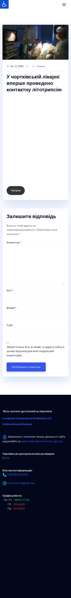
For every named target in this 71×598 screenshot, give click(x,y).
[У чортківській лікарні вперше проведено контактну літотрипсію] (35, 42)
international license (17, 424)
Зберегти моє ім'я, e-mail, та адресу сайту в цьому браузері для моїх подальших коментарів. (35, 351)
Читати (15, 190)
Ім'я (10, 290)
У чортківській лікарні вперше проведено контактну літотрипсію (34, 83)
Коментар (14, 242)
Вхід (6, 458)
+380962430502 (17, 475)
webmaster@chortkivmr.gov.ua (41, 441)
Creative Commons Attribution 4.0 (27, 418)
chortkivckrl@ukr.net (21, 483)
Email (12, 308)
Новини (41, 66)
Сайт (10, 325)
